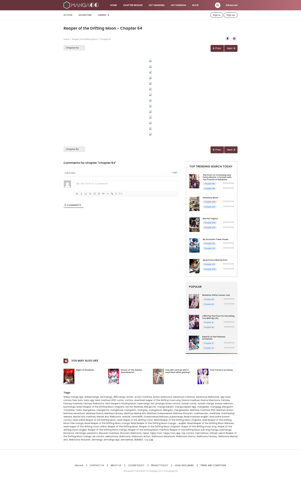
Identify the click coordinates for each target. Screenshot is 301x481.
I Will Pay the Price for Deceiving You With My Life (218, 317)
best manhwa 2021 (105, 400)
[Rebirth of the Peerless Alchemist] (194, 342)
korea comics (173, 403)
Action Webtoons (162, 396)
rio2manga (225, 429)
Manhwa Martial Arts (135, 413)
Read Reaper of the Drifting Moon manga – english (158, 423)
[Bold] (77, 194)
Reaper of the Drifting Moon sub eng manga (194, 429)
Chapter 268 (209, 202)
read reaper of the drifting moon (135, 420)
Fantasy (225, 400)
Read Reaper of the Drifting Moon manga (107, 423)
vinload (213, 433)
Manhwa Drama (94, 413)
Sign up (230, 15)
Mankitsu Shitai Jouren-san (216, 295)
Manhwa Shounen (183, 413)
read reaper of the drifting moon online (85, 426)
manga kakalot (165, 406)
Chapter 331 (209, 264)
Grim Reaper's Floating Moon (120, 403)
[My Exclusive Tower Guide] (194, 245)
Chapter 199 (209, 183)
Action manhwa (143, 396)
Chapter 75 (209, 343)
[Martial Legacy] (194, 224)
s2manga (80, 433)
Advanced (232, 5)
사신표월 (148, 439)
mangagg (215, 406)
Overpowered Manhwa (156, 416)
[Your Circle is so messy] (203, 376)
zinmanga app (111, 439)
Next (230, 48)
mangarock (102, 410)
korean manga (206, 403)
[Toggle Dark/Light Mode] (234, 38)
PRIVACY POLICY (159, 465)
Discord (79, 465)
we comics (98, 436)
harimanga (143, 403)
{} (116, 193)
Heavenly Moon (210, 197)
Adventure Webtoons (207, 396)
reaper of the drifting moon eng (198, 426)
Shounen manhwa (109, 433)
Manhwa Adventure (74, 413)
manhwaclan (201, 413)
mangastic (130, 410)
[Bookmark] (227, 38)
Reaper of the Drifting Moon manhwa (148, 429)
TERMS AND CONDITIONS (213, 465)
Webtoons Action (141, 436)
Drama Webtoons (210, 400)
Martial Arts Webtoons (109, 416)
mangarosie (116, 410)
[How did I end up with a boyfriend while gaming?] (158, 376)
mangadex (203, 406)
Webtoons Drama (185, 436)
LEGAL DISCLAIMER (184, 465)
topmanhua (201, 433)
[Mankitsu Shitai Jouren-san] (194, 301)
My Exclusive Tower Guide (215, 239)
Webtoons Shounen (79, 439)
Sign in (216, 15)
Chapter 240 (209, 222)
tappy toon (156, 433)
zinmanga (97, 439)
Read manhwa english (196, 416)
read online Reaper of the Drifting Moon (94, 420)
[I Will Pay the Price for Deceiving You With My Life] (194, 321)
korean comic (189, 403)
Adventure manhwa (184, 396)
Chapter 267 (209, 207)
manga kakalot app (185, 406)
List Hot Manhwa (134, 406)
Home (66, 39)
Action (67, 15)
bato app (89, 400)
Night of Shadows (85, 370)
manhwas (214, 413)
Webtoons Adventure (163, 436)
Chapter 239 (209, 227)
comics (129, 400)
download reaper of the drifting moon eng (157, 400)
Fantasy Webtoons (94, 403)
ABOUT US (116, 465)
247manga (106, 396)
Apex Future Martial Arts (215, 260)
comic (120, 400)
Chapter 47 (209, 322)
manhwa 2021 (207, 410)
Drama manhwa (191, 400)
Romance (68, 433)
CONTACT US (97, 465)
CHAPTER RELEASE (133, 5)
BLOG (195, 5)
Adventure (85, 15)
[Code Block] (108, 194)
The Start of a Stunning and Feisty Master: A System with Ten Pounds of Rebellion (217, 177)
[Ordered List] (94, 194)
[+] (120, 193)
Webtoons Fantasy (207, 436)
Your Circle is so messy (221, 370)
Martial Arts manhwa (84, 416)
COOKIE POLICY (136, 465)
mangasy (142, 410)
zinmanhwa (127, 439)
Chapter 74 (209, 348)
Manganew (89, 410)
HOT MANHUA (178, 5)
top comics (188, 433)
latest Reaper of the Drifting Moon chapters (100, 406)
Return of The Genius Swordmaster (131, 371)
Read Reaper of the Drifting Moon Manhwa (210, 423)
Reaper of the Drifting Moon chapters (159, 426)
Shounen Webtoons (131, 433)
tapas (146, 433)
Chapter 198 (209, 188)
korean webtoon (224, 403)
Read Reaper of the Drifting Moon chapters (177, 420)
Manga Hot (150, 406)
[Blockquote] (103, 194)
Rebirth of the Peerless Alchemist (213, 337)
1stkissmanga (91, 396)
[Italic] (81, 194)
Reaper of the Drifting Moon (85, 39)
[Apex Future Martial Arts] (194, 266)
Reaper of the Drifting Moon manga (107, 429)
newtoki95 (137, 416)
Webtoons (124, 436)
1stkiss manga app (73, 396)
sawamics (92, 433)
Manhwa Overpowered (159, 413)
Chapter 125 (209, 243)
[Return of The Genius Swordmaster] (113, 376)
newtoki (126, 416)
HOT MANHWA (157, 5)
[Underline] (86, 194)
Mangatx (168, 410)
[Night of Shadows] (68, 376)
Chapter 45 (209, 304)
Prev (218, 48)
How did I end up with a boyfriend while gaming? (177, 371)
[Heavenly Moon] (194, 203)
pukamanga (176, 416)
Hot (152, 403)
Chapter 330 (209, 269)
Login (174, 172)
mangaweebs (181, 410)
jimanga (160, 403)
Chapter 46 (209, 299)
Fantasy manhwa (72, 403)
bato (80, 400)
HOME (113, 5)
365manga (119, 396)
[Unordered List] (99, 194)
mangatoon (155, 410)
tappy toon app (171, 433)
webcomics (111, 436)
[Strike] (90, 194)
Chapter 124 (209, 248)
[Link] (112, 194)
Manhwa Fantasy (113, 413)
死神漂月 (138, 439)
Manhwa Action (224, 410)
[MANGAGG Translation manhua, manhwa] (81, 5)
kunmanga (69, 406)
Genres (102, 15)
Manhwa (194, 410)
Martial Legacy (210, 218)
